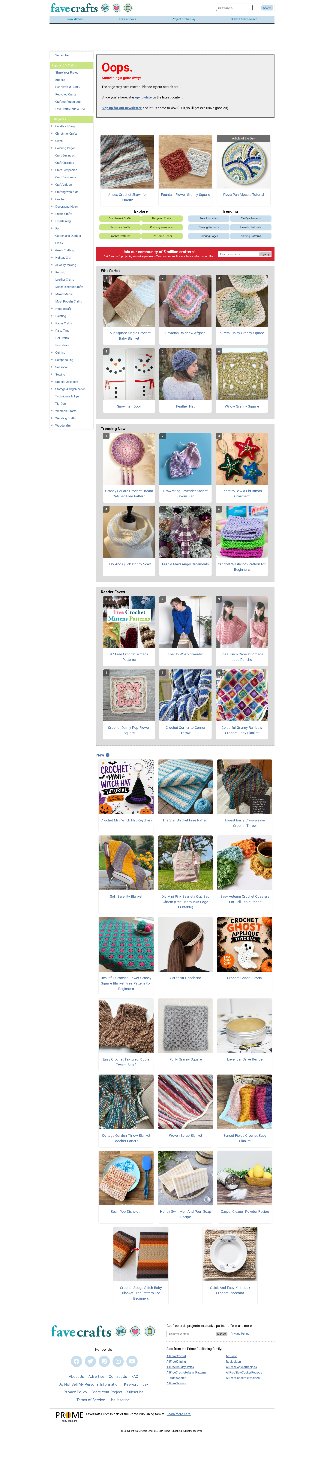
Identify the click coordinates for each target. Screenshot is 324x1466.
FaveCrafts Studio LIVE (70, 109)
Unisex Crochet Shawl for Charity (127, 197)
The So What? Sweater (185, 654)
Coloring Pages (65, 148)
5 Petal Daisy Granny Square (242, 333)
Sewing (60, 374)
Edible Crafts (63, 214)
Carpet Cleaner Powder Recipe (245, 1211)
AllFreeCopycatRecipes (241, 1367)
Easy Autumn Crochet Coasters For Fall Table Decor (244, 899)
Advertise (96, 1376)
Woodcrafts (63, 425)
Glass (59, 243)
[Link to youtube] (132, 1361)
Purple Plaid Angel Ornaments (185, 564)
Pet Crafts (62, 338)
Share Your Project (67, 72)
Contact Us (118, 1376)
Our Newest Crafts (67, 87)
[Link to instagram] (118, 1361)
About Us (76, 1376)
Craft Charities (64, 163)
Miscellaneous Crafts (69, 287)
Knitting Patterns (251, 236)
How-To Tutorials (250, 227)
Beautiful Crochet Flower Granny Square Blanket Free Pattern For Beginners (126, 983)
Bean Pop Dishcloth (126, 1211)
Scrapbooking (64, 360)
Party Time (62, 330)
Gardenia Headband (185, 978)
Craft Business (65, 155)
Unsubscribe (120, 1400)
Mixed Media (64, 294)
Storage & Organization (70, 389)
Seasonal (61, 367)
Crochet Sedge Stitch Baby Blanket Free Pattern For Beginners (141, 1293)
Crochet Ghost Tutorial (244, 978)
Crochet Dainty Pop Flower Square (129, 730)
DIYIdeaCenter (176, 1378)
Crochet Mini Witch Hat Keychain (126, 820)
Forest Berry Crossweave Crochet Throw (245, 823)
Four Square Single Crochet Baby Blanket (129, 336)
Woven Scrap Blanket (185, 1135)
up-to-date (143, 97)
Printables (62, 345)
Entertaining (63, 221)
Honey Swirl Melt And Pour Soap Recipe (185, 1214)
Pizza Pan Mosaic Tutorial (243, 194)
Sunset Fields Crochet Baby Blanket (244, 1138)
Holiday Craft (63, 257)
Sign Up (265, 254)
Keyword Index (136, 1384)
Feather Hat (185, 406)
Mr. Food (231, 1356)
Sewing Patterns (209, 227)
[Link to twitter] (90, 1361)
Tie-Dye (60, 403)
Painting (60, 316)
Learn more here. (179, 1414)
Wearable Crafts (65, 411)
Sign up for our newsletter (122, 108)
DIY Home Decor (162, 236)
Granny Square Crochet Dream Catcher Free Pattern (129, 494)
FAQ (134, 1376)
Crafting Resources (68, 102)
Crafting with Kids (67, 192)
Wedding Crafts (65, 418)
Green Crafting (64, 250)
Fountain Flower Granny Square (185, 194)
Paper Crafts (63, 323)
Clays (59, 141)
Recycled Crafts (65, 94)
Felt (57, 228)
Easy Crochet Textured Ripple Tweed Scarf (126, 1062)
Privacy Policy (184, 256)
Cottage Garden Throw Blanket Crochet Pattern (126, 1138)
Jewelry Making (65, 265)
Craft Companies (66, 170)
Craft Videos (63, 184)
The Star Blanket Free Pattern (185, 820)
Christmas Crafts (66, 133)
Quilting (60, 352)
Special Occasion (66, 382)
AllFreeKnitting (176, 1361)
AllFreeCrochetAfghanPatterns (186, 1372)
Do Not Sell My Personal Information (88, 1384)
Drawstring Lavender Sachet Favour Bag (185, 494)
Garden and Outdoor (68, 236)
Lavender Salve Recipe (244, 1059)
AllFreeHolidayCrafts (180, 1367)
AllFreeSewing (176, 1383)
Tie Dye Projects (251, 218)
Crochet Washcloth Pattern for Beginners (242, 567)
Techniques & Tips (67, 396)
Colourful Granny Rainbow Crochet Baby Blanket (241, 730)
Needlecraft (63, 309)
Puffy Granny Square (185, 1059)
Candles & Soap (65, 126)
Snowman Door (129, 406)
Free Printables (209, 218)
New (100, 755)
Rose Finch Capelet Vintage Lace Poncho (241, 657)
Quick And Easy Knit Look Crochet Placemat (230, 1290)
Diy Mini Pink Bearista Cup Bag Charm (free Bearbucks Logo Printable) (185, 901)
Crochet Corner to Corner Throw (185, 730)
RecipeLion (233, 1361)
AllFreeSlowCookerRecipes (244, 1372)
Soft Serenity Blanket (126, 896)
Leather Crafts (64, 279)
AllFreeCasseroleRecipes (243, 1378)
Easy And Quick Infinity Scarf (129, 564)
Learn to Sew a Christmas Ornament (242, 494)
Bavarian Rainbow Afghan (185, 333)
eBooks (60, 80)
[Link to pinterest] (104, 1361)
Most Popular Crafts (68, 301)
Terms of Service (90, 1400)
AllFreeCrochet (176, 1356)
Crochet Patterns (120, 236)
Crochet (60, 199)
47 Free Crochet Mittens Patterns (129, 657)
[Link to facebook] (76, 1361)
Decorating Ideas (66, 206)
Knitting (60, 272)
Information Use (204, 256)
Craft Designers (65, 177)
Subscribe (62, 55)
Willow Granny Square (242, 406)
